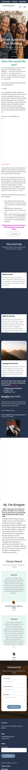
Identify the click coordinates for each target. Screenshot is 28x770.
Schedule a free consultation (13, 388)
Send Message (14, 707)
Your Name (7, 678)
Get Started (14, 234)
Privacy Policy (5, 766)
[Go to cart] (20, 7)
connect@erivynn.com (7, 736)
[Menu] (25, 7)
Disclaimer (4, 769)
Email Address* (8, 686)
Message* (6, 694)
